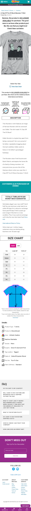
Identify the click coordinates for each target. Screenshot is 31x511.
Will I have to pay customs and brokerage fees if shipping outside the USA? (14, 394)
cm (18, 246)
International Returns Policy (11, 223)
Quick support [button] (25, 506)
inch (13, 246)
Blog (13, 484)
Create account (5, 484)
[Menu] (2, 2)
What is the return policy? (12, 412)
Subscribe (15, 455)
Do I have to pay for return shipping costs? (12, 417)
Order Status (24, 486)
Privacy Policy (15, 489)
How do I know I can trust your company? (14, 424)
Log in (3, 482)
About (13, 486)
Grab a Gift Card (16, 475)
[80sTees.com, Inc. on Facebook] (13, 469)
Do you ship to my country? (13, 388)
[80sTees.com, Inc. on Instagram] (17, 469)
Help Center (24, 484)
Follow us (15, 466)
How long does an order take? (13, 429)
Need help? (15, 317)
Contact (13, 487)
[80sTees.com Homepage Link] (15, 2)
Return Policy (24, 491)
